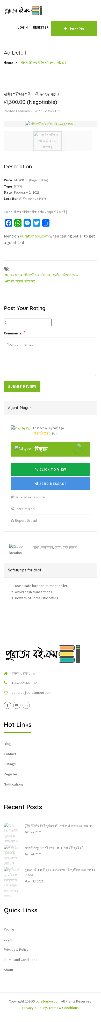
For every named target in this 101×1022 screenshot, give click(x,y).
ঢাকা (58, 547)
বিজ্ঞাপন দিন (76, 28)
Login (23, 27)
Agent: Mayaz (19, 407)
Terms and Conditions (20, 959)
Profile (9, 929)
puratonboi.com (48, 1001)
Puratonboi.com (34, 236)
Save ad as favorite (29, 497)
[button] (12, 27)
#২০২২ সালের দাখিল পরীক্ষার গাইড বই (28, 275)
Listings (10, 764)
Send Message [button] (52, 483)
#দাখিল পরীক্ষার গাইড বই (20, 281)
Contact (10, 753)
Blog (7, 743)
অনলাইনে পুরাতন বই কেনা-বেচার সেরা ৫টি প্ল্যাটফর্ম (54, 847)
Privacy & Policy (16, 949)
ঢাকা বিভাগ (70, 547)
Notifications (14, 784)
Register (40, 27)
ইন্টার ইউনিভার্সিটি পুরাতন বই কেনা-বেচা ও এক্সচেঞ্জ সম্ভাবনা (59, 825)
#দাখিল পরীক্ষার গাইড (65, 275)
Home (8, 62)
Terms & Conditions (64, 1007)
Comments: (14, 333)
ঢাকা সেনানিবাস (43, 547)
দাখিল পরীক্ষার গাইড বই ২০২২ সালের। (44, 62)
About (8, 969)
